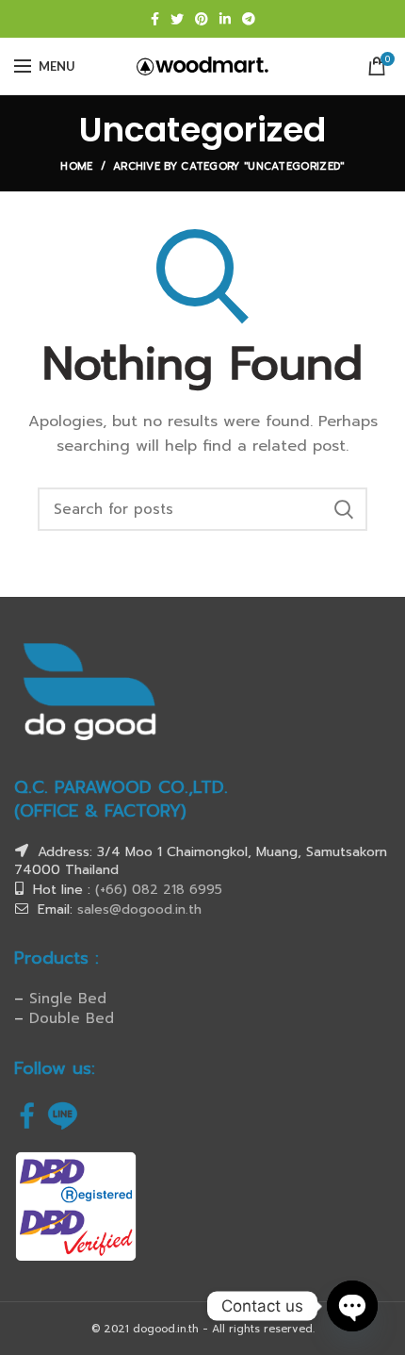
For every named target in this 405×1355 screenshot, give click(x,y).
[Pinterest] (201, 19)
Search (343, 509)
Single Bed (67, 998)
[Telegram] (248, 19)
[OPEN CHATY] (352, 1306)
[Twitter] (177, 19)
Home (76, 166)
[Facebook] (155, 19)
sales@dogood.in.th (139, 909)
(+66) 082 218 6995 (158, 890)
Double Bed (71, 1018)
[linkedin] (225, 19)
